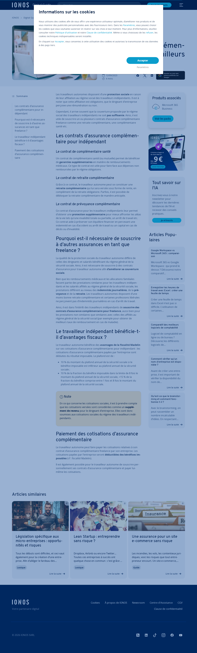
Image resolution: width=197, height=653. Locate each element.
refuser (149, 32)
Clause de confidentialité (99, 32)
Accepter (59, 41)
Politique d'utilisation (66, 32)
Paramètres (129, 25)
